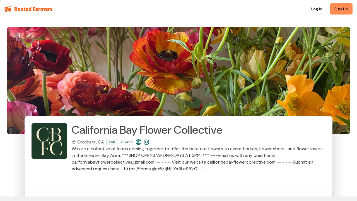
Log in (316, 8)
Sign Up (341, 8)
